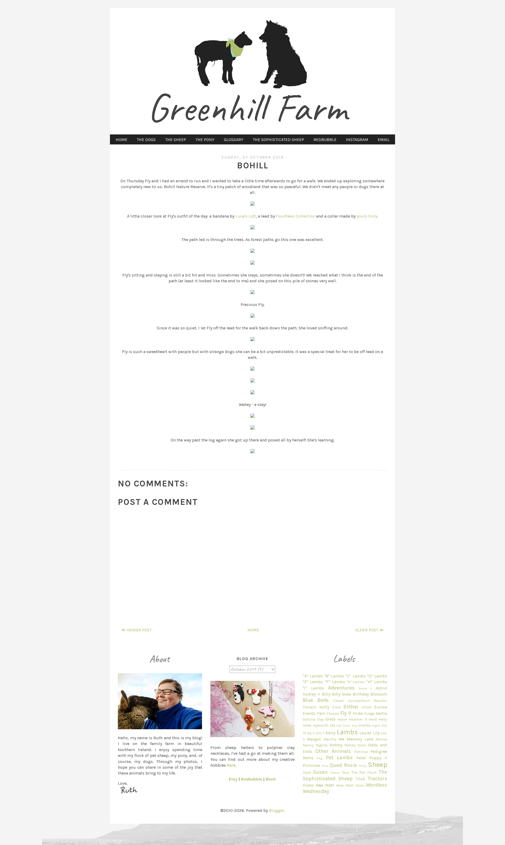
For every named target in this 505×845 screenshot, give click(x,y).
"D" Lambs (377, 675)
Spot (307, 772)
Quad (336, 765)
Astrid (381, 688)
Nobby (336, 744)
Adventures (341, 688)
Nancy (308, 745)
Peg (319, 758)
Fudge (369, 713)
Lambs (347, 732)
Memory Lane (360, 739)
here (231, 765)
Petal (361, 757)
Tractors (377, 779)
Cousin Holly (316, 707)
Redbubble (251, 779)
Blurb (271, 779)
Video (308, 785)
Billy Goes (341, 694)
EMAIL (384, 139)
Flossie (333, 713)
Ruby (363, 766)
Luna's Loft (245, 216)
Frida (358, 713)
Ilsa (354, 725)
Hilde (307, 725)
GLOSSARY (233, 139)
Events (309, 713)
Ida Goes (343, 725)
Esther (351, 707)
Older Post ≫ (369, 629)
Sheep (377, 764)
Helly (382, 719)
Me (341, 739)
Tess (346, 772)
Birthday (361, 694)
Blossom (378, 694)
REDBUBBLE (325, 139)
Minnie (381, 739)
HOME (121, 139)
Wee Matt (325, 785)
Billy (326, 694)
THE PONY (204, 139)
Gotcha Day (313, 719)
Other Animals (333, 751)
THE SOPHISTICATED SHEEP (278, 139)
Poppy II (378, 757)
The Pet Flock (364, 772)
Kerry (330, 732)
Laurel (365, 732)
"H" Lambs (376, 681)
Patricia (361, 752)
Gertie (381, 713)
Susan (320, 772)
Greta (330, 719)
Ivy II (311, 733)
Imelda (364, 725)
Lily (376, 732)
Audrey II (311, 694)
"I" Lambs (313, 688)
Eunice (380, 707)
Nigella (321, 745)
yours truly (367, 216)
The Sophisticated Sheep (345, 775)
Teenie (335, 772)
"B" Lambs (334, 675)
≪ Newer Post (136, 629)
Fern (321, 713)
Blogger (276, 810)
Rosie (350, 765)
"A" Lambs (312, 675)
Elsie (336, 707)
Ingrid (376, 725)
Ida (332, 725)
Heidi (372, 719)
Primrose (311, 765)
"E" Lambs (313, 681)
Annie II (365, 688)
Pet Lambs (339, 758)
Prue (325, 766)
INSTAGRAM (357, 139)
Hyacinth (321, 725)
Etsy (233, 779)
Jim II (320, 733)
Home (253, 629)
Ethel (366, 707)
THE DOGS (146, 139)
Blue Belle (316, 700)
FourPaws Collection (295, 216)
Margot (314, 739)
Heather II (358, 719)
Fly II (345, 713)
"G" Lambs (356, 682)
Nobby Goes (355, 745)
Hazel (342, 719)
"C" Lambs (355, 675)
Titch (360, 778)
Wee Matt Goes (350, 785)
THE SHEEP (175, 139)
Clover (338, 700)
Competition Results (367, 700)
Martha (330, 739)
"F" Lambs (335, 681)
